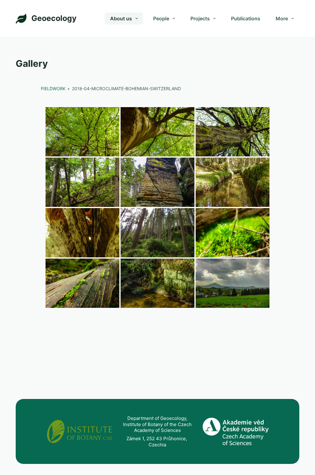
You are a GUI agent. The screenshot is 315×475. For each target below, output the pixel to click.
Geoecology (54, 18)
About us (121, 18)
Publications (245, 18)
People (161, 18)
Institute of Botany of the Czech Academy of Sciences (157, 427)
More (282, 18)
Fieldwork (53, 88)
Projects (200, 18)
